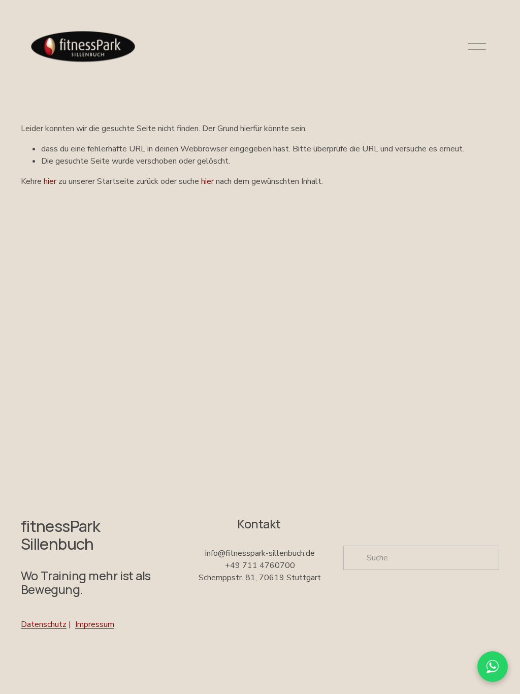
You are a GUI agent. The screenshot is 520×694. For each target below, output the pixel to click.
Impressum (94, 624)
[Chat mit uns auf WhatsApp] (492, 666)
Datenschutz (44, 624)
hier (50, 181)
